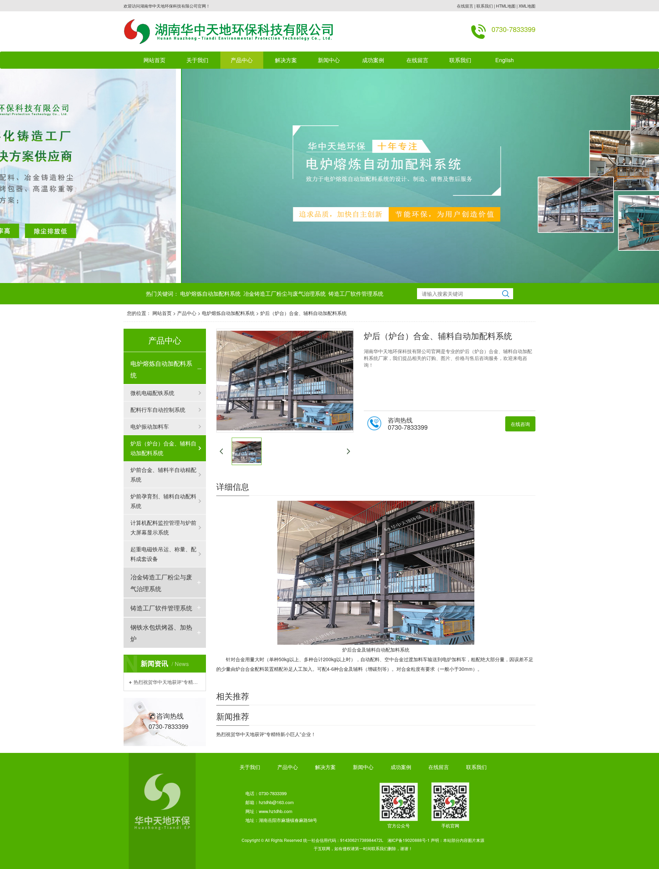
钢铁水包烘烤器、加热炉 (161, 632)
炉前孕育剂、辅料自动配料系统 (163, 501)
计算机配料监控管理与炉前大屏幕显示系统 (163, 527)
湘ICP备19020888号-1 (409, 840)
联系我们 (484, 6)
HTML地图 (506, 6)
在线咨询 (520, 423)
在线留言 (465, 6)
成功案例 (401, 766)
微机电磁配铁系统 (152, 393)
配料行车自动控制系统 (157, 410)
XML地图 (527, 6)
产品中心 (186, 312)
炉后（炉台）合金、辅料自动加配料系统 (303, 312)
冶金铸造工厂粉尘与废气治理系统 (284, 293)
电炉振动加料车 (149, 426)
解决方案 (286, 60)
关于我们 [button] (197, 60)
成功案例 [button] (373, 60)
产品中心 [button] (242, 60)
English (504, 60)
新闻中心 (363, 766)
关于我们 (250, 766)
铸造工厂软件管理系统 (355, 293)
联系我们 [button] (460, 60)
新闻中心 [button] (329, 60)
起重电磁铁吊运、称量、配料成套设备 (163, 554)
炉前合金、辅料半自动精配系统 (163, 474)
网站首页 (154, 60)
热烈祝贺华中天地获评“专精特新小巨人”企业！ (167, 681)
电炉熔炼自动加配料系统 (210, 293)
